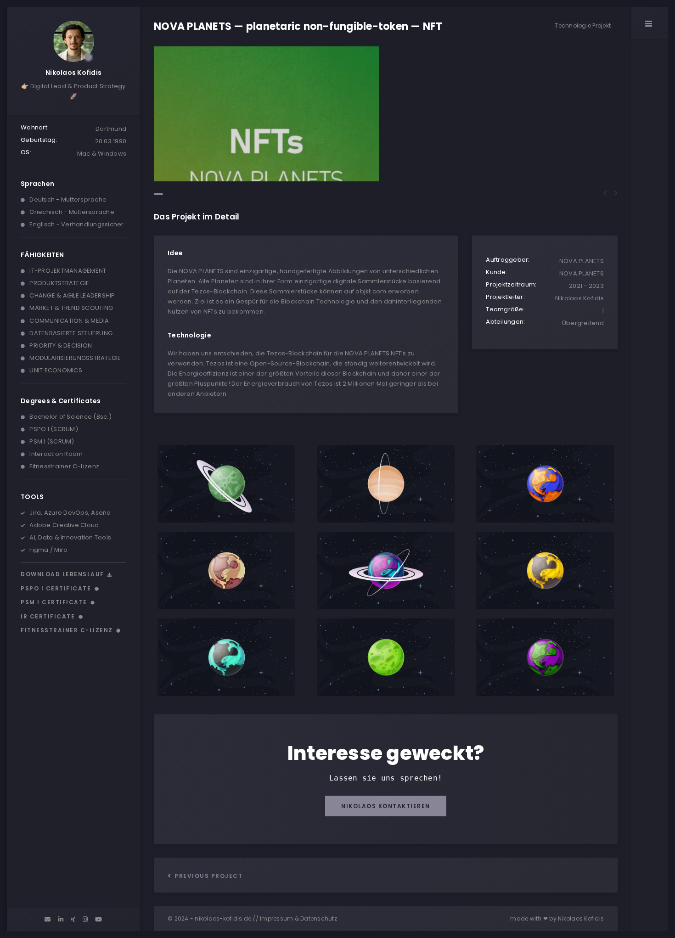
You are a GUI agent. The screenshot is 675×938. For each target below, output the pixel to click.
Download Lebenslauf (63, 574)
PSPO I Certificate (57, 588)
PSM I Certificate (55, 602)
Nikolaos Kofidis (73, 72)
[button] (158, 194)
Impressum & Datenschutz (298, 918)
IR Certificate (49, 616)
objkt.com (370, 291)
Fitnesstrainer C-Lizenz (68, 630)
